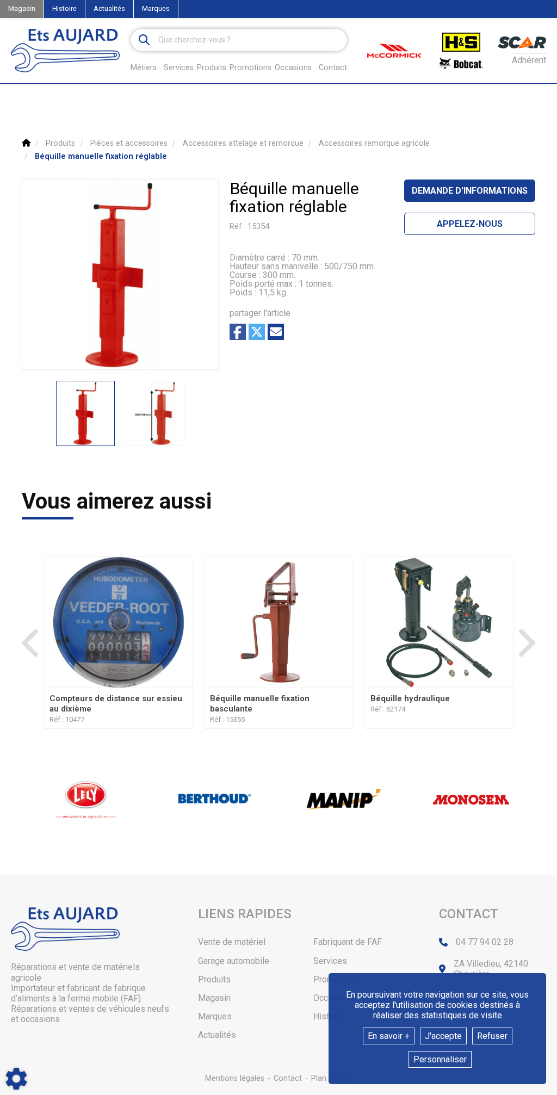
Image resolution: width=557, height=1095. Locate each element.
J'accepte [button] (443, 1036)
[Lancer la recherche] (144, 40)
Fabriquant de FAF (347, 942)
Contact (333, 68)
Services (330, 961)
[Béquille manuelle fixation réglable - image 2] (155, 413)
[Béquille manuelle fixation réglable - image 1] (85, 413)
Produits (211, 67)
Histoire (64, 8)
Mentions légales (234, 1078)
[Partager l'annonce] (276, 332)
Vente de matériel (231, 942)
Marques (156, 8)
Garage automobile (233, 961)
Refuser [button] (492, 1036)
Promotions (250, 68)
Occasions (293, 68)
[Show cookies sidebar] (16, 1079)
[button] (101, 156)
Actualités (109, 8)
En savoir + (389, 1036)
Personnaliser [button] (440, 1059)
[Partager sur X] (257, 332)
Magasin (21, 8)
